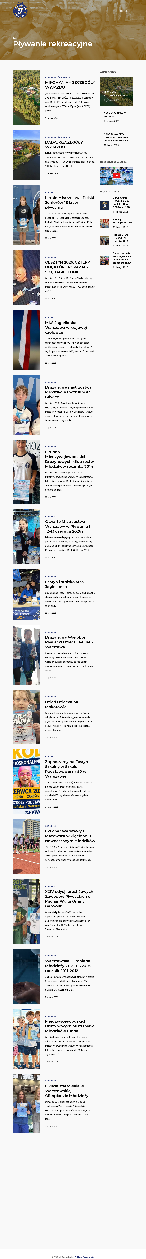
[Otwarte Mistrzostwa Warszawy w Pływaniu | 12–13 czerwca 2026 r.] (26, 536)
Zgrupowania (64, 77)
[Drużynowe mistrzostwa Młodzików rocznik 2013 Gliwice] (26, 405)
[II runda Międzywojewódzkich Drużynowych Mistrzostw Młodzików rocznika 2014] (26, 472)
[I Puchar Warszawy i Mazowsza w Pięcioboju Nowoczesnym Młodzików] (26, 846)
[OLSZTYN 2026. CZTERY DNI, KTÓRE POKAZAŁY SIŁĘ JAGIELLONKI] (26, 277)
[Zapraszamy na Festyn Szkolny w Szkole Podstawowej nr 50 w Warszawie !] (26, 781)
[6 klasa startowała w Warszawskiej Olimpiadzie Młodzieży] (26, 1103)
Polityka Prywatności (84, 1257)
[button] (131, 11)
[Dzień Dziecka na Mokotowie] (26, 717)
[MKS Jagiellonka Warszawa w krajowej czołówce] (26, 340)
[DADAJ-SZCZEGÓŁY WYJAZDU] (26, 155)
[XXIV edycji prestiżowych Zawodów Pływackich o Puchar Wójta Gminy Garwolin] (26, 911)
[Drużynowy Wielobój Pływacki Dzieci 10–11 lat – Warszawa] (26, 655)
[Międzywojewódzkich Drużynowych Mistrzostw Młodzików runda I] (26, 1039)
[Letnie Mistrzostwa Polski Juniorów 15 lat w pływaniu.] (26, 215)
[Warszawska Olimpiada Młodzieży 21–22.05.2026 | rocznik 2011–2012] (26, 976)
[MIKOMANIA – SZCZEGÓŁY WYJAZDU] (26, 97)
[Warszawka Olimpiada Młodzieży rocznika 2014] (26, 1177)
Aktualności (50, 77)
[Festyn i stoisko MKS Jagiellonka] (26, 594)
